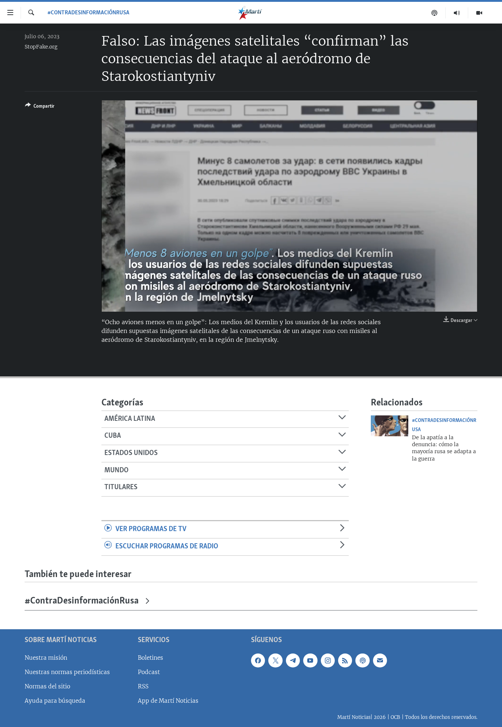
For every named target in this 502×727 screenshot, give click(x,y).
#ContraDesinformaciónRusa (88, 13)
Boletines (150, 657)
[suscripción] (380, 660)
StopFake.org (41, 46)
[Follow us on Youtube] (310, 660)
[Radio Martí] (457, 12)
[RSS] (345, 660)
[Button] (39, 107)
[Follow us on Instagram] (328, 660)
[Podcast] (434, 12)
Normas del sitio (47, 686)
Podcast (149, 672)
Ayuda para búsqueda (55, 700)
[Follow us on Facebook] (258, 660)
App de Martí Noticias (168, 700)
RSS (143, 686)
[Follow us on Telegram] (293, 660)
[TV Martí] (479, 12)
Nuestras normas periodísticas (67, 672)
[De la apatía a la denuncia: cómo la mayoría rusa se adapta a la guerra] (389, 425)
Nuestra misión (46, 657)
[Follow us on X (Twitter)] (275, 660)
